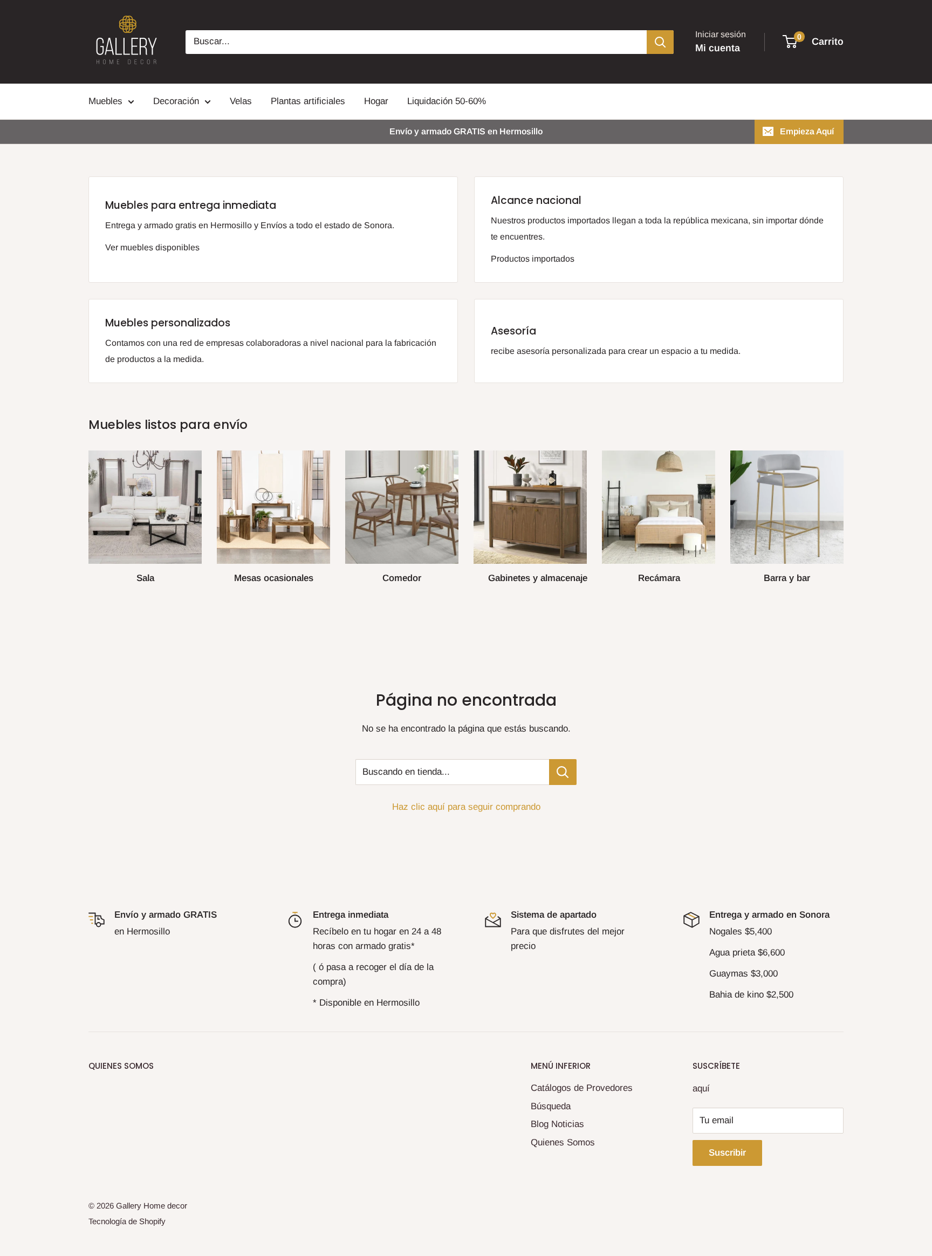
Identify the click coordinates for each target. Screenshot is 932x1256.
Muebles (105, 101)
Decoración (176, 101)
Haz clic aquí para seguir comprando (466, 807)
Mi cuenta (717, 48)
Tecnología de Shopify (127, 1221)
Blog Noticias (557, 1124)
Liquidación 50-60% (446, 101)
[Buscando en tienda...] (563, 772)
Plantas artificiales (308, 101)
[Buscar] (660, 42)
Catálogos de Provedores (582, 1088)
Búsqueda (551, 1106)
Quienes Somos (563, 1142)
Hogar (376, 101)
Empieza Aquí (807, 131)
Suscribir (727, 1153)
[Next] (843, 512)
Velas (241, 101)
